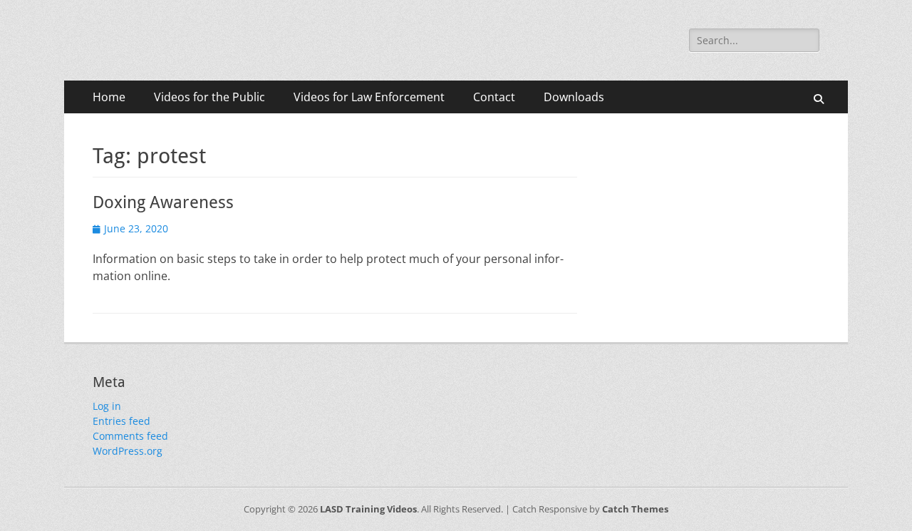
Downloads (574, 97)
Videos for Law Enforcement (369, 97)
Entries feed (121, 421)
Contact (494, 97)
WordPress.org (127, 451)
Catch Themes (635, 508)
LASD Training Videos (368, 508)
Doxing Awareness (163, 202)
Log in (107, 406)
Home (109, 97)
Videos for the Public (209, 97)
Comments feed (130, 436)
